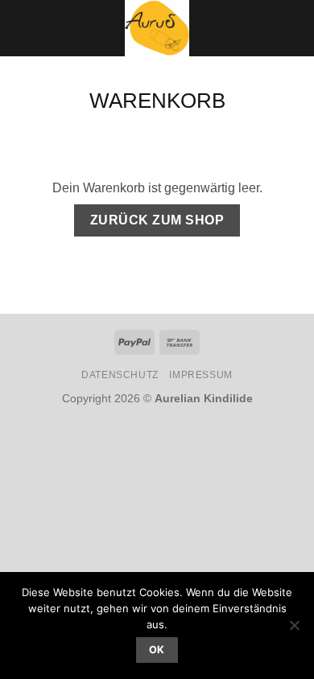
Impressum (201, 375)
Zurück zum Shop (157, 220)
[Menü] (21, 27)
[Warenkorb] (294, 28)
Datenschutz (120, 375)
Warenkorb (157, 100)
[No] (294, 630)
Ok (157, 650)
